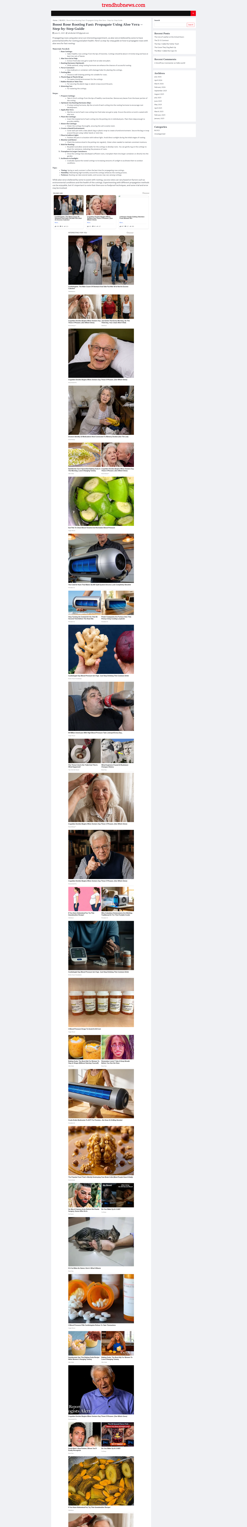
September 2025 (160, 91)
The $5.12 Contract (161, 40)
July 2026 (157, 77)
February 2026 (159, 87)
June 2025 (158, 101)
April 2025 (158, 108)
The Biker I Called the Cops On (165, 51)
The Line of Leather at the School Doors (169, 37)
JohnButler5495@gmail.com (78, 33)
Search (157, 20)
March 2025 (158, 112)
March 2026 (159, 84)
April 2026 (158, 80)
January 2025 (159, 118)
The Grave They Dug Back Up (165, 47)
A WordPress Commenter (163, 63)
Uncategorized (159, 134)
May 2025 (158, 105)
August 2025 (159, 94)
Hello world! (180, 63)
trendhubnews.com (123, 5)
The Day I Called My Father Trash (166, 44)
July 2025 (157, 98)
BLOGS (157, 130)
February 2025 (159, 115)
